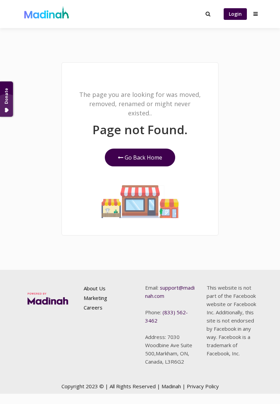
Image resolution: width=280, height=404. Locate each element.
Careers (93, 307)
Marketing (95, 297)
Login (235, 14)
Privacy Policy (203, 386)
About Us (95, 288)
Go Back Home (142, 157)
